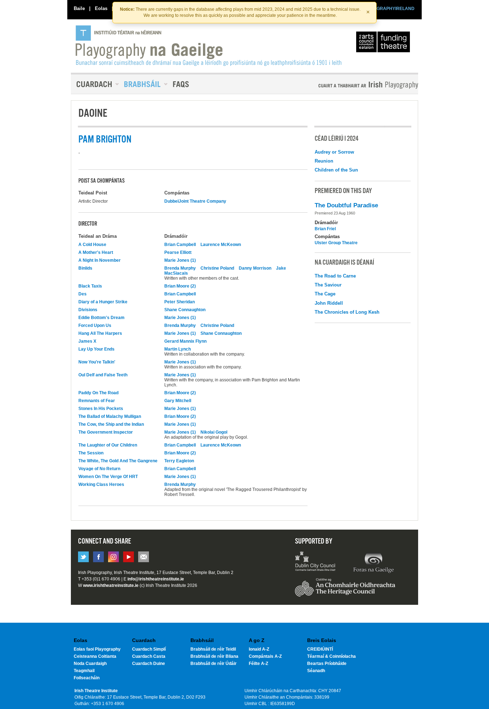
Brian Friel (325, 228)
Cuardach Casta (148, 656)
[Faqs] (182, 84)
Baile (79, 8)
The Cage (325, 293)
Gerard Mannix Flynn (185, 341)
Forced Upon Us (94, 325)
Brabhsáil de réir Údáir (213, 663)
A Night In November (99, 260)
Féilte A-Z (258, 663)
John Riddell (329, 303)
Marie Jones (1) (180, 260)
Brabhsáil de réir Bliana (214, 656)
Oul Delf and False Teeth (102, 374)
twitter (83, 556)
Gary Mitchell (177, 400)
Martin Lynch (177, 349)
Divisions (87, 309)
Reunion (324, 161)
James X (87, 341)
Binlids (85, 268)
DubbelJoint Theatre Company (195, 201)
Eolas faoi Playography (97, 649)
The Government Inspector (105, 432)
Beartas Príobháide (327, 663)
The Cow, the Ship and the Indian (111, 424)
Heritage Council (345, 590)
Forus (373, 562)
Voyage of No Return (99, 468)
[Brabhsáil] (143, 84)
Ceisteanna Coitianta (95, 656)
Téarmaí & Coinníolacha (331, 656)
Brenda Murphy (180, 268)
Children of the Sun (336, 170)
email (143, 556)
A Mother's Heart (95, 252)
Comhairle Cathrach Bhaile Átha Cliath (315, 562)
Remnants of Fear (96, 400)
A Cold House (92, 244)
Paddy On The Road (98, 392)
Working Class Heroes (101, 484)
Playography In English (356, 85)
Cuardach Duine (148, 663)
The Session (90, 452)
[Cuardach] (95, 84)
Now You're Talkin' (96, 362)
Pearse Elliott (178, 252)
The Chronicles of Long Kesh (347, 312)
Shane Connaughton (184, 309)
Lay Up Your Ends (96, 349)
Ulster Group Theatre (336, 242)
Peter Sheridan (179, 301)
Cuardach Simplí (149, 649)
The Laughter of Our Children (107, 445)
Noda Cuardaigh (90, 663)
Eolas (101, 8)
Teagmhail (84, 670)
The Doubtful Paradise (346, 205)
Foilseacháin (87, 677)
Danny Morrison (255, 268)
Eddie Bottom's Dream (101, 317)
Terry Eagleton (179, 460)
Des (82, 293)
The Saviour (328, 285)
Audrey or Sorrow (334, 152)
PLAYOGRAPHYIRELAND (388, 8)
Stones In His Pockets (100, 408)
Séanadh (316, 670)
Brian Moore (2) (180, 286)
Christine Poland (217, 268)
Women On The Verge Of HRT (108, 476)
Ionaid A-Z (259, 649)
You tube (128, 556)
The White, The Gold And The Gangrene (118, 460)
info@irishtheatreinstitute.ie (155, 579)
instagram (113, 556)
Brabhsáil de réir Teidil (213, 649)
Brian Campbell (180, 244)
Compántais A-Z (265, 656)
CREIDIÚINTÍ (320, 649)
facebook (98, 556)
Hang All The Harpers (100, 333)
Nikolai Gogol (213, 432)
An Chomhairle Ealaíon (384, 44)
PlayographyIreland (209, 45)
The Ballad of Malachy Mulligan (109, 416)
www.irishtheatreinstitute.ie (111, 585)
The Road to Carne (335, 276)
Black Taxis (90, 286)
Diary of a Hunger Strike (102, 301)
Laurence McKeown (220, 244)
